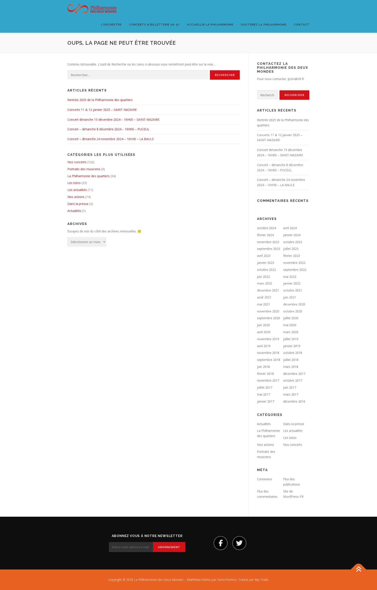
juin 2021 (289, 297)
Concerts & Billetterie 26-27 (154, 24)
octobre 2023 (292, 242)
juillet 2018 (290, 360)
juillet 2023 (290, 249)
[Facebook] (220, 543)
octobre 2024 (266, 228)
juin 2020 (263, 325)
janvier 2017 (265, 401)
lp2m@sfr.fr (296, 79)
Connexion (264, 479)
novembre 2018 (268, 353)
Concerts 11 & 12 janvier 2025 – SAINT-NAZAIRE (102, 110)
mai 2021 (263, 304)
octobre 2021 (292, 290)
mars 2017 (290, 394)
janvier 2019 (291, 346)
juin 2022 (263, 276)
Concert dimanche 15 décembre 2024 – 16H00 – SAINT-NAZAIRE (113, 119)
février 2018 (265, 374)
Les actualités (77, 190)
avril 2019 (264, 346)
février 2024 (265, 235)
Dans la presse (77, 204)
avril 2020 (264, 332)
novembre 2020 (268, 311)
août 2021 (264, 297)
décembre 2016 (294, 401)
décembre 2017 (294, 374)
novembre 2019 (268, 339)
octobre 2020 (292, 311)
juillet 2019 (290, 339)
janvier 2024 (291, 235)
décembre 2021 (268, 290)
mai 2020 (289, 325)
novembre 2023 (268, 242)
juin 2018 (263, 367)
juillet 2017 (264, 387)
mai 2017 (263, 394)
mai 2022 (289, 276)
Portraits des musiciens (83, 169)
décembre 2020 (294, 304)
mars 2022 (264, 283)
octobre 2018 (292, 353)
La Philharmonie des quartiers (88, 176)
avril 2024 (290, 228)
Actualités (74, 211)
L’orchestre (111, 24)
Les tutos (74, 183)
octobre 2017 (292, 380)
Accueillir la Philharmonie (210, 24)
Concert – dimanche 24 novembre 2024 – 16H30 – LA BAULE (110, 139)
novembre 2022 (294, 263)
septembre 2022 (294, 270)
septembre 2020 (268, 318)
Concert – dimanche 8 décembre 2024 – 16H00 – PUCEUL (108, 129)
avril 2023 (264, 256)
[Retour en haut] (358, 569)
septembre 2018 (268, 360)
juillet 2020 (290, 318)
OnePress (194, 580)
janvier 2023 (265, 263)
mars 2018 (290, 367)
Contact (302, 24)
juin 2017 (289, 387)
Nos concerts (76, 162)
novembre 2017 (268, 380)
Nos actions (75, 197)
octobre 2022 (266, 270)
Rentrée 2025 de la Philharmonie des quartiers (100, 100)
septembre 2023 (268, 249)
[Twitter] (239, 543)
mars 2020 (290, 332)
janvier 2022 (291, 283)
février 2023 (291, 256)
